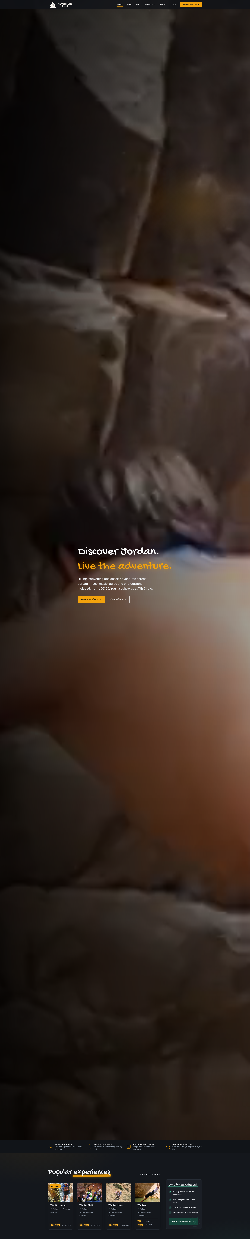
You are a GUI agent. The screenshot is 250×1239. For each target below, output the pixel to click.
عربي (174, 4)
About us (150, 4)
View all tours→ (150, 1174)
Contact (163, 4)
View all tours (116, 599)
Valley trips (134, 4)
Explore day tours (89, 599)
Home (120, 4)
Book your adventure (190, 4)
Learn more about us (181, 1221)
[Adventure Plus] (63, 4)
